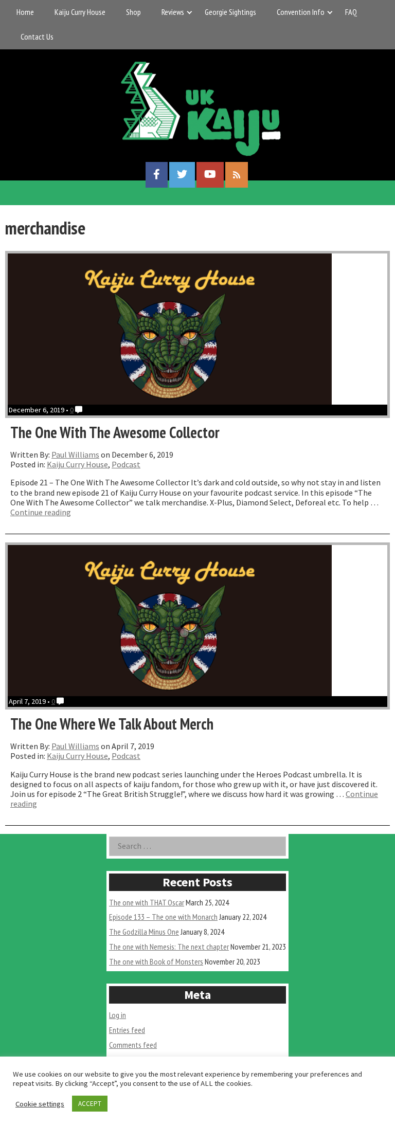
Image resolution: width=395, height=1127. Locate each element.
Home (25, 12)
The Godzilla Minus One (144, 931)
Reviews (172, 12)
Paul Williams (75, 454)
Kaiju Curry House (80, 12)
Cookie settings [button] (39, 1103)
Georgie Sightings (230, 12)
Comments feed (133, 1045)
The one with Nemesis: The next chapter (169, 946)
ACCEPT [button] (89, 1103)
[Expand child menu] (189, 12)
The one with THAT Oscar (146, 902)
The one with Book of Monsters (156, 961)
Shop (133, 12)
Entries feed (127, 1030)
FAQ (351, 12)
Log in (117, 1015)
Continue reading (40, 512)
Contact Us (37, 36)
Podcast (126, 464)
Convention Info (301, 12)
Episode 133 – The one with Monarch (163, 917)
